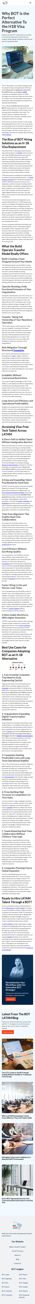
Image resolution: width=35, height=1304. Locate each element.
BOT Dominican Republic (24, 1296)
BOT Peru (5, 1283)
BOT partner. (7, 134)
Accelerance (6, 563)
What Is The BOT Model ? (17, 1247)
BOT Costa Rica (7, 1295)
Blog (17, 1259)
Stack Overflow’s (24, 625)
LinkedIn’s (10, 807)
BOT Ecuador (23, 1287)
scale (13, 356)
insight (9, 937)
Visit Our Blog (7, 1032)
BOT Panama (23, 1291)
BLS (20, 917)
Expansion (19, 350)
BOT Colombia (7, 1291)
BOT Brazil (5, 1287)
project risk (5, 544)
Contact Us (10, 999)
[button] (30, 3)
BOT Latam (5, 1274)
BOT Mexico (23, 1274)
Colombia (26, 501)
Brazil (20, 501)
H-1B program (9, 908)
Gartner (9, 731)
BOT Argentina (7, 1278)
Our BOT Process (17, 1251)
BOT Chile (22, 1278)
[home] (5, 3)
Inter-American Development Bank (13, 492)
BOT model (20, 908)
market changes (14, 608)
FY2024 (19, 153)
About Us (17, 1255)
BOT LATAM (8, 924)
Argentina (5, 503)
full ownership (9, 777)
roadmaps (5, 688)
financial (12, 579)
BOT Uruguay (23, 1283)
